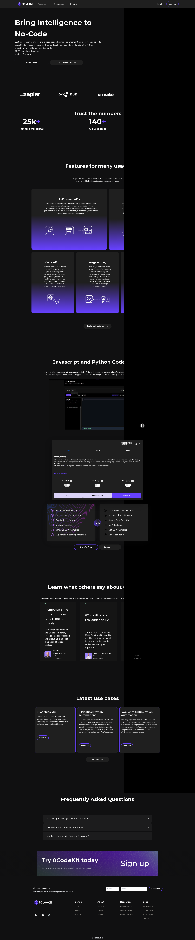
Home (77, 906)
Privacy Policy (148, 914)
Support (101, 906)
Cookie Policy (148, 910)
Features (78, 914)
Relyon (100, 914)
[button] (43, 4)
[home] (25, 3)
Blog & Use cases (126, 914)
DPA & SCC (147, 918)
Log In (160, 4)
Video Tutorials (126, 910)
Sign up (172, 4)
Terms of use (148, 906)
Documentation (126, 906)
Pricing (73, 4)
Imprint (77, 910)
